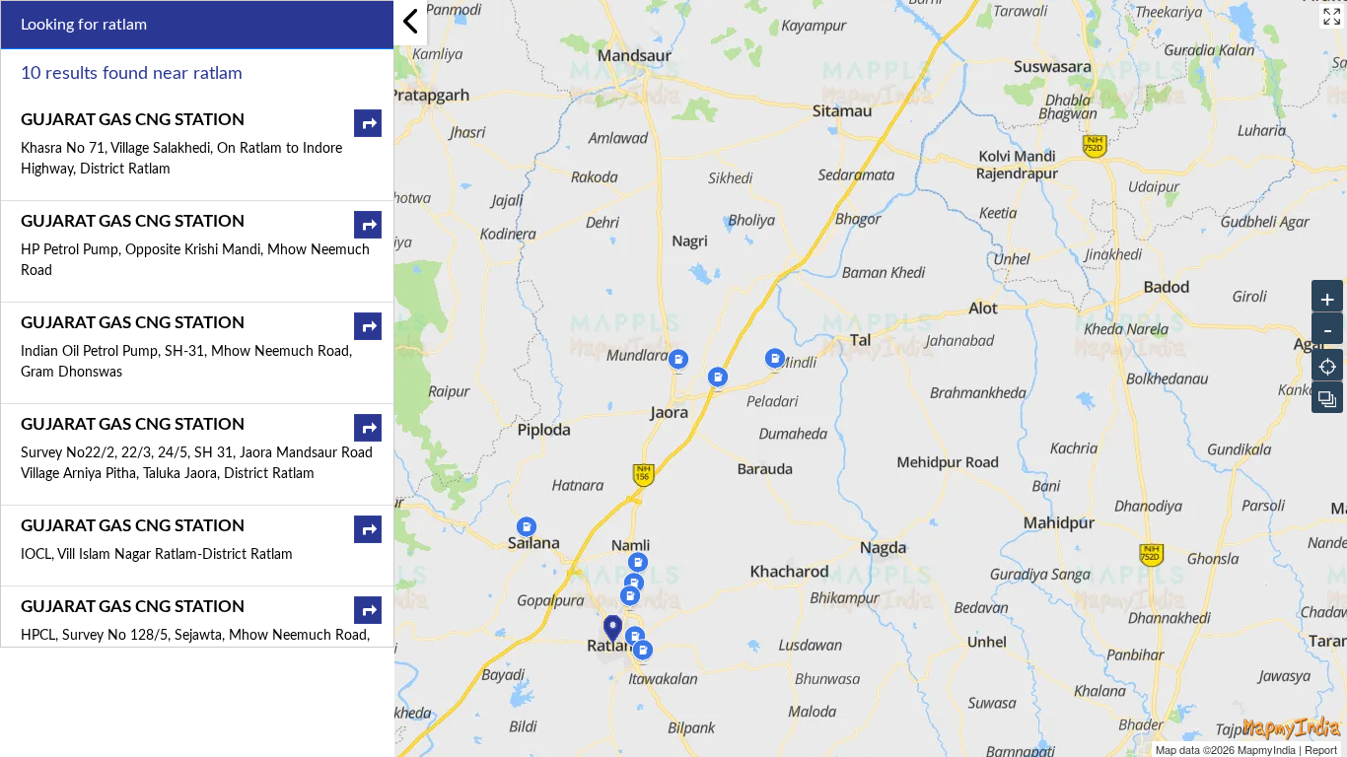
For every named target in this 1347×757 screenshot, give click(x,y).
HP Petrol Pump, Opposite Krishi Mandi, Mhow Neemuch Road (195, 260)
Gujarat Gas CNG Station (133, 119)
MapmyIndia (1267, 749)
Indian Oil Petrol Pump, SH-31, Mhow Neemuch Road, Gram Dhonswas (186, 362)
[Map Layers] (1327, 397)
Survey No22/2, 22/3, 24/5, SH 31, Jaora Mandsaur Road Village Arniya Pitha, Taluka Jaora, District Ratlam (197, 464)
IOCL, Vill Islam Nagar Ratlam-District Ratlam (157, 555)
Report (1321, 749)
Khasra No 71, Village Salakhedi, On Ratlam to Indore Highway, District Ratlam (181, 159)
